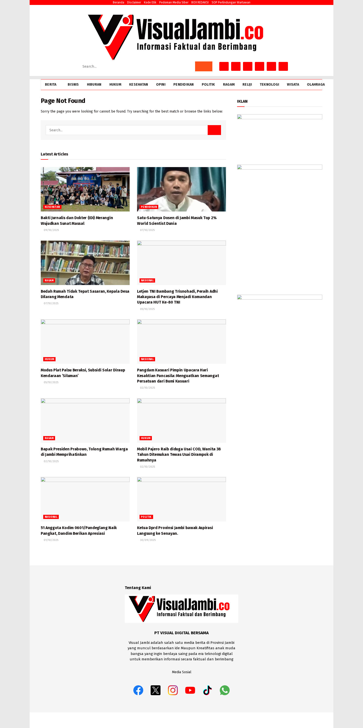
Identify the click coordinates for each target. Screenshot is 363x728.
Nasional (147, 280)
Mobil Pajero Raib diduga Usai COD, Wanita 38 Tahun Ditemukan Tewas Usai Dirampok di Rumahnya (179, 454)
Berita (51, 84)
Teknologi (269, 84)
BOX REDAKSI (200, 2)
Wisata (293, 84)
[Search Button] (203, 66)
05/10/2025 (147, 309)
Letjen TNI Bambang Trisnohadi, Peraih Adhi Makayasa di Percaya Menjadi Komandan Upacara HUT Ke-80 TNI (177, 297)
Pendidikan (183, 84)
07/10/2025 (147, 230)
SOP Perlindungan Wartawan (231, 2)
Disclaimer (134, 2)
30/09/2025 (147, 540)
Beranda (118, 2)
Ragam (229, 84)
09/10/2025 (51, 230)
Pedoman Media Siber (173, 2)
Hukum (115, 84)
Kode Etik (150, 2)
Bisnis (73, 84)
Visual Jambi (313, 720)
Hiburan (94, 84)
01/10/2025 (50, 540)
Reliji (247, 84)
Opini (160, 84)
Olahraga (316, 84)
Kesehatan (138, 84)
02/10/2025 (147, 387)
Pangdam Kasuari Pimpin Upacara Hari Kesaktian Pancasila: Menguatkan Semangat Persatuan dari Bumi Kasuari (178, 375)
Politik (208, 84)
